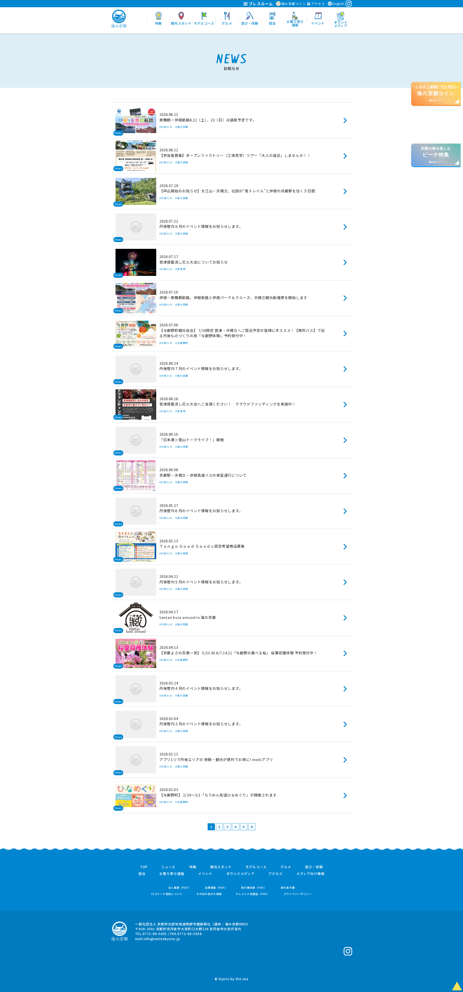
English (338, 3)
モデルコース (256, 867)
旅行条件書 (288, 887)
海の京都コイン (293, 3)
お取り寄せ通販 (171, 873)
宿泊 (142, 873)
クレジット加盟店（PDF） (253, 894)
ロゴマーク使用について (166, 894)
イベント (205, 873)
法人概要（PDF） (179, 887)
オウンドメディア (240, 873)
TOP (143, 867)
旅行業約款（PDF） (254, 887)
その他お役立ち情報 (209, 894)
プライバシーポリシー (298, 894)
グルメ (285, 867)
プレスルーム (260, 4)
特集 (193, 867)
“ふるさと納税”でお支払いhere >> (436, 93)
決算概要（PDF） (216, 887)
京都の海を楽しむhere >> (436, 155)
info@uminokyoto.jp (162, 938)
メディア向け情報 (310, 873)
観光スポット (221, 867)
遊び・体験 (314, 867)
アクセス (317, 3)
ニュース (168, 867)
